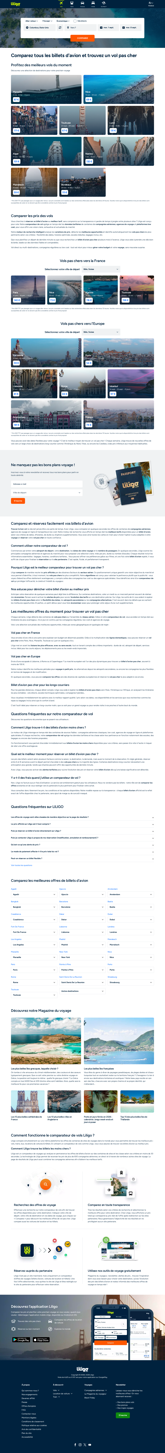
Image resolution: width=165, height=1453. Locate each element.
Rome (64, 386)
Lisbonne (17, 386)
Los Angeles (16, 939)
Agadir (14, 889)
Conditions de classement (33, 1421)
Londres (111, 927)
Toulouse (66, 122)
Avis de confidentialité (31, 1429)
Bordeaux (66, 184)
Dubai (110, 914)
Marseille (17, 91)
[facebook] (75, 1444)
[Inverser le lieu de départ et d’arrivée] (60, 27)
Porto (88, 355)
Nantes (89, 153)
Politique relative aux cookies (34, 1425)
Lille (15, 122)
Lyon (112, 122)
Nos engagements (29, 1394)
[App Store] (41, 1340)
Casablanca (16, 914)
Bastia (110, 901)
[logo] (15, 4)
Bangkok (14, 901)
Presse (24, 1402)
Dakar (61, 914)
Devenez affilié (28, 1398)
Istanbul (114, 386)
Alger (16, 153)
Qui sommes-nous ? (30, 1390)
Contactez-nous (29, 1414)
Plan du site (27, 1433)
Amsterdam (19, 417)
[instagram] (80, 1444)
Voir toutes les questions (21, 865)
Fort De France (17, 927)
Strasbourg (112, 977)
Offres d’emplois (29, 1406)
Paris (15, 292)
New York (63, 952)
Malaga (89, 417)
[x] (84, 1444)
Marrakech (18, 184)
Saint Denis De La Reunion (70, 977)
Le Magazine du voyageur (95, 1394)
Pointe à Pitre (65, 964)
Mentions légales (29, 1418)
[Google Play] (21, 1340)
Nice (87, 91)
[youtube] (89, 1444)
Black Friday (89, 1398)
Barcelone (18, 355)
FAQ (23, 1410)
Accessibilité (27, 1437)
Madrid (62, 939)
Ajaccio (89, 292)
